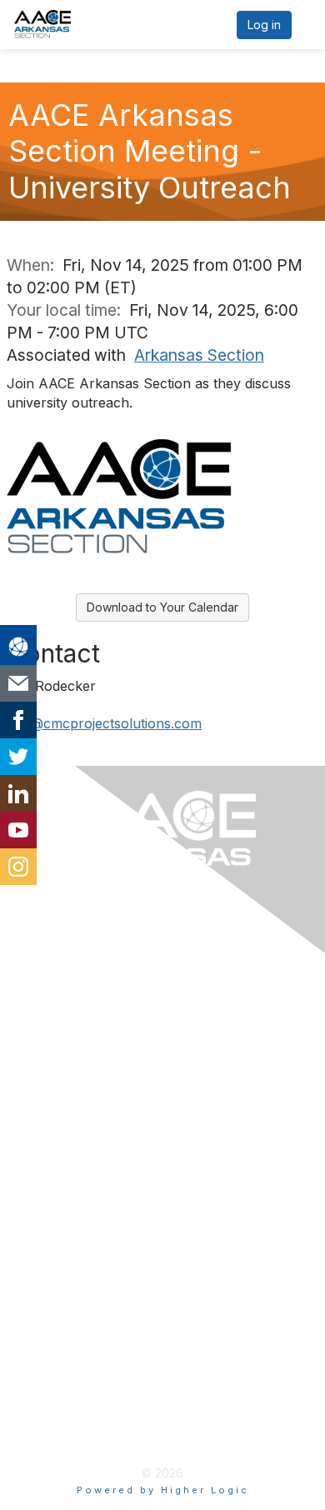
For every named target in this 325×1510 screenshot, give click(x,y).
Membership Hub (74, 1215)
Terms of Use (62, 1403)
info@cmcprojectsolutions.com (104, 723)
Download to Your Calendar (162, 607)
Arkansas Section (199, 355)
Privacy (43, 1376)
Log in (264, 25)
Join (33, 1187)
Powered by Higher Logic (163, 1490)
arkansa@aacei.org (79, 1053)
